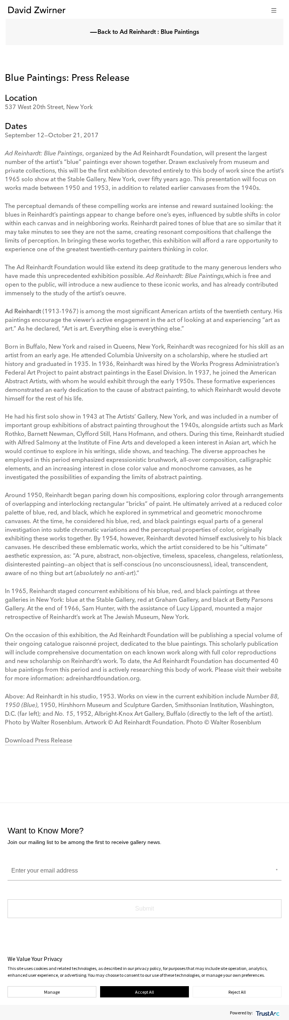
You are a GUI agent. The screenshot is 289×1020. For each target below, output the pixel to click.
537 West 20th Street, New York (49, 108)
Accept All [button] (144, 992)
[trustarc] (267, 1012)
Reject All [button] (237, 992)
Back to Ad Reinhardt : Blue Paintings (148, 32)
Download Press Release (38, 741)
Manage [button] (52, 992)
